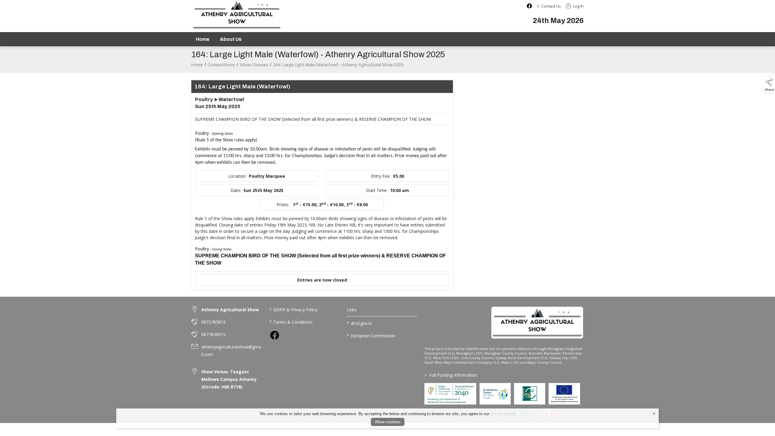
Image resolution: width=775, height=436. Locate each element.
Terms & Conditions (290, 321)
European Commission (371, 335)
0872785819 (213, 322)
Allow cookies (388, 421)
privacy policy (502, 413)
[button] (769, 84)
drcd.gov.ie (359, 322)
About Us (231, 39)
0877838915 (213, 334)
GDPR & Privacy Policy (293, 309)
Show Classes (254, 65)
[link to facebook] (274, 335)
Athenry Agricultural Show (230, 309)
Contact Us (551, 6)
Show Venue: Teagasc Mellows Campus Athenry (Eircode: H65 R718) (229, 379)
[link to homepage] (537, 322)
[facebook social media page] (529, 5)
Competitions (221, 65)
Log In (578, 6)
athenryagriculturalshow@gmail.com (231, 350)
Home (202, 39)
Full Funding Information (451, 375)
